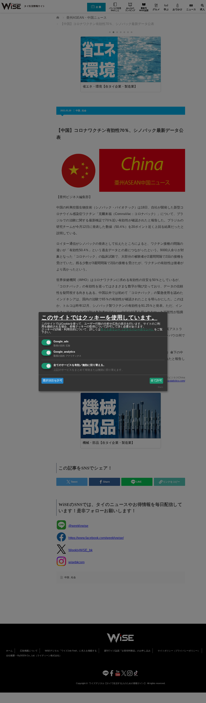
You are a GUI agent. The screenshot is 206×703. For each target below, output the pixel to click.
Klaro (160, 387)
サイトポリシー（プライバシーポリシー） (127, 329)
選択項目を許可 (52, 380)
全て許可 (156, 380)
